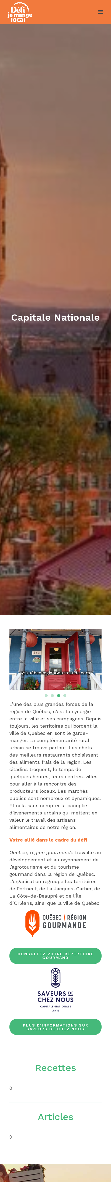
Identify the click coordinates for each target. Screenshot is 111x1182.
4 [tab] (64, 695)
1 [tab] (46, 695)
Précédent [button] (19, 660)
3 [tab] (58, 695)
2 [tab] (52, 695)
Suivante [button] (92, 660)
